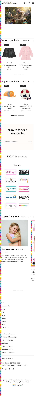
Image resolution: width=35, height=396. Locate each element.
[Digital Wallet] (19, 386)
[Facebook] (2, 369)
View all (26, 41)
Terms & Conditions (8, 352)
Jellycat (4, 321)
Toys (3, 315)
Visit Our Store (7, 340)
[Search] (29, 3)
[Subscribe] (29, 141)
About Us (4, 343)
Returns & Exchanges (9, 337)
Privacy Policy (6, 346)
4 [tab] (23, 74)
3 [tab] (19, 74)
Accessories (5, 306)
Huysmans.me (24, 382)
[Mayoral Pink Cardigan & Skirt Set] (26, 53)
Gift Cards (5, 328)
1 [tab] (15, 288)
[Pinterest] (13, 369)
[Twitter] (6, 369)
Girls (3, 312)
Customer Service (8, 334)
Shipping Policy (7, 349)
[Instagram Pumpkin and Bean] (9, 369)
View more (25, 217)
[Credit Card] (14, 386)
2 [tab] (16, 74)
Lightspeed (9, 382)
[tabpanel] (9, 58)
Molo (3, 325)
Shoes (3, 318)
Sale (2, 303)
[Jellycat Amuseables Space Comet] (9, 94)
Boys (3, 309)
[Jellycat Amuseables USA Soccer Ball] (26, 94)
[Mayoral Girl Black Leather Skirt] (9, 53)
